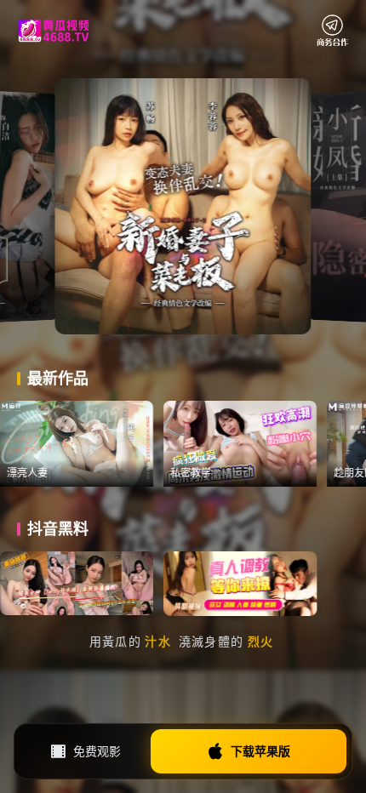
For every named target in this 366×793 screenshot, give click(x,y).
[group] (113, 444)
